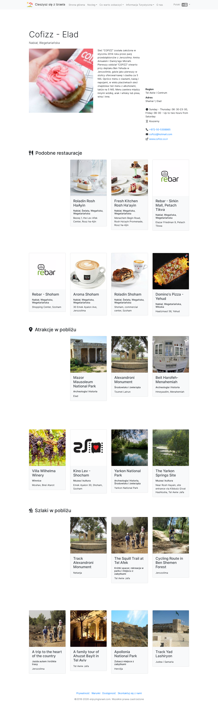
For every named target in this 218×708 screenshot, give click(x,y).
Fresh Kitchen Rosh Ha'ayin (126, 203)
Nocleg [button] (91, 4)
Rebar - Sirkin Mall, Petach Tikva (167, 205)
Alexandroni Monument (124, 379)
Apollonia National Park (125, 654)
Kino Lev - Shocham (81, 473)
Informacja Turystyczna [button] (139, 4)
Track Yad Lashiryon (164, 654)
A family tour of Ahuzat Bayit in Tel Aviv (86, 656)
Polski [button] (178, 4)
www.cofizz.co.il (158, 138)
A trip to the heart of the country (47, 654)
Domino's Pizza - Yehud (169, 296)
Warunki (96, 693)
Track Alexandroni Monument (83, 562)
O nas (159, 4)
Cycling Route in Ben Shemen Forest (169, 562)
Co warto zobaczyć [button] (111, 4)
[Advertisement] (109, 20)
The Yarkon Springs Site (166, 473)
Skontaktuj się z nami (130, 693)
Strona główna (77, 4)
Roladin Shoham (127, 294)
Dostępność (109, 693)
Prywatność (83, 693)
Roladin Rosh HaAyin (84, 203)
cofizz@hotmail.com (160, 134)
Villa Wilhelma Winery (44, 473)
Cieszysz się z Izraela (50, 4)
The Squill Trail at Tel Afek (129, 560)
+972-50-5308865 (160, 129)
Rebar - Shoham (45, 294)
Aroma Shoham (86, 294)
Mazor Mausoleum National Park (84, 381)
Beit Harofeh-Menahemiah (167, 379)
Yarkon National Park (127, 473)
